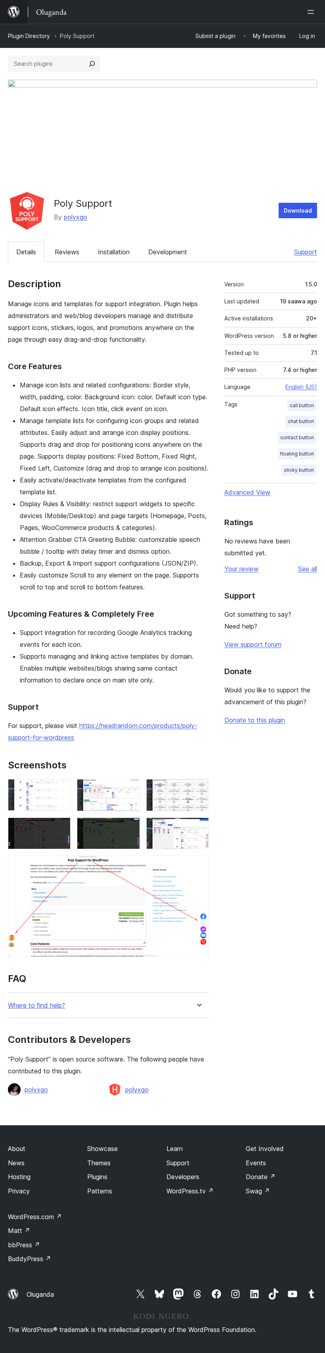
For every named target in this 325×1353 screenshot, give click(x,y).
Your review (241, 569)
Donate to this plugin (254, 720)
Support (305, 252)
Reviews (67, 252)
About (16, 1149)
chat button (301, 421)
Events (256, 1163)
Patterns (99, 1191)
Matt (19, 1231)
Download (298, 210)
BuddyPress (29, 1259)
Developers (182, 1177)
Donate (260, 1177)
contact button (297, 437)
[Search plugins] (92, 64)
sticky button (299, 470)
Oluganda (40, 1294)
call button (302, 405)
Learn (174, 1149)
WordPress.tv (190, 1191)
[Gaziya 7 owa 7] (198, 866)
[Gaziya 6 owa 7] (198, 828)
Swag (258, 1191)
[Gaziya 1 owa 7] (60, 790)
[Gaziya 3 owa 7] (198, 790)
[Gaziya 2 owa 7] (129, 790)
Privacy (19, 1191)
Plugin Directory (29, 35)
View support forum (252, 644)
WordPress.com (35, 1217)
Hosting (19, 1177)
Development (167, 252)
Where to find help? (36, 1005)
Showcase (102, 1149)
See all (307, 569)
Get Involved (265, 1149)
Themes (99, 1163)
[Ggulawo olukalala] (312, 12)
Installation (114, 252)
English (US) (301, 386)
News (16, 1163)
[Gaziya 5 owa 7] (129, 828)
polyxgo (75, 217)
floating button (297, 454)
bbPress (24, 1245)
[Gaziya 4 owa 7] (60, 828)
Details (26, 252)
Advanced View (247, 492)
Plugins (97, 1177)
